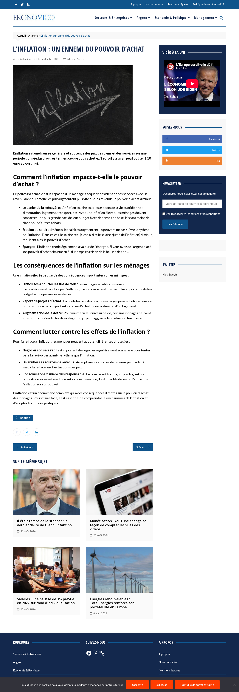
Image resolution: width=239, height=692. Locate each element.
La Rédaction (24, 59)
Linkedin (36, 432)
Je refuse (161, 684)
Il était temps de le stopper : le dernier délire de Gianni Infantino (44, 523)
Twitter (22, 4)
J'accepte (137, 684)
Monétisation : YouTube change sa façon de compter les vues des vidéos (118, 525)
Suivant (141, 447)
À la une (33, 35)
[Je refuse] (234, 685)
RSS (28, 4)
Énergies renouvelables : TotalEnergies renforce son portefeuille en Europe (112, 603)
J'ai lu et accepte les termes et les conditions (193, 213)
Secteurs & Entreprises (111, 17)
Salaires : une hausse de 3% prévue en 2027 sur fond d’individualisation (46, 601)
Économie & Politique (171, 17)
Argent (142, 17)
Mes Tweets (170, 274)
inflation (25, 417)
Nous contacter (155, 4)
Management (204, 17)
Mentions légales (178, 4)
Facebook (16, 4)
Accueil (21, 35)
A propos (136, 4)
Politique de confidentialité (208, 4)
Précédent (27, 447)
